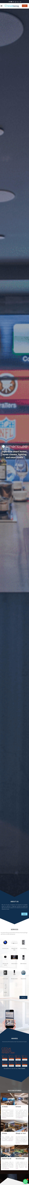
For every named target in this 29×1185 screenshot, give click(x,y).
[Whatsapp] (13, 2)
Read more (20, 1117)
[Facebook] (11, 2)
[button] (18, 1)
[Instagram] (9, 2)
